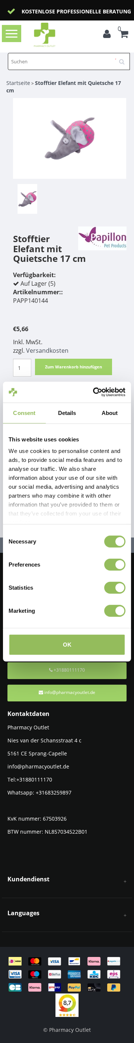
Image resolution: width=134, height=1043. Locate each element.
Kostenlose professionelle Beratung (76, 11)
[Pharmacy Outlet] (56, 35)
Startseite (18, 82)
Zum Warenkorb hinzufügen (73, 367)
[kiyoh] (67, 1004)
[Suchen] (124, 59)
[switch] (114, 564)
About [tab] (110, 412)
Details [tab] (67, 412)
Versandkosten (47, 350)
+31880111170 (68, 670)
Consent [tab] (24, 412)
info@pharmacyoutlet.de (69, 692)
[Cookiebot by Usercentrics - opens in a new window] (94, 392)
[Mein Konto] (108, 35)
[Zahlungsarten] (67, 973)
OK (67, 644)
